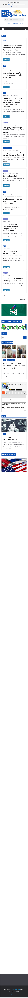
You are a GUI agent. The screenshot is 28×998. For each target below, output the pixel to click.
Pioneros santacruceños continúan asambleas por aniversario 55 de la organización (13, 200)
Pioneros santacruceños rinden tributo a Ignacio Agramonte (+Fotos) (12, 47)
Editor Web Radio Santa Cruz (16, 442)
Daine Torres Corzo (15, 42)
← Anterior (4, 296)
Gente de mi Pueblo (10, 360)
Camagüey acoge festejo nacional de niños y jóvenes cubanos (13, 129)
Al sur (4, 40)
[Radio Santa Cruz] (3, 28)
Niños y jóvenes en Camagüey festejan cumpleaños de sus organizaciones (10, 227)
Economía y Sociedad (7, 147)
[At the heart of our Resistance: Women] (14, 425)
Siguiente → (23, 299)
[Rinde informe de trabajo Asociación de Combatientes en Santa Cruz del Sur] (14, 351)
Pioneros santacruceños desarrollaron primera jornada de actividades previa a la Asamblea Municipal (12, 102)
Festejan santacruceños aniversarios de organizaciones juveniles (12, 253)
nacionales (5, 122)
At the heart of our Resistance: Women (10, 438)
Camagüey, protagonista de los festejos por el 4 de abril (13, 154)
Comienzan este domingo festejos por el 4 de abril (13, 279)
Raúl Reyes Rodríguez (15, 68)
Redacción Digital (13, 125)
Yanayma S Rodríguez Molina (17, 194)
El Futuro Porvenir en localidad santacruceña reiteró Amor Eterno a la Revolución (12, 74)
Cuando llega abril (10, 176)
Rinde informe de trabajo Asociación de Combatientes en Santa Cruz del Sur (14, 365)
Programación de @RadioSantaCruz (14, 23)
